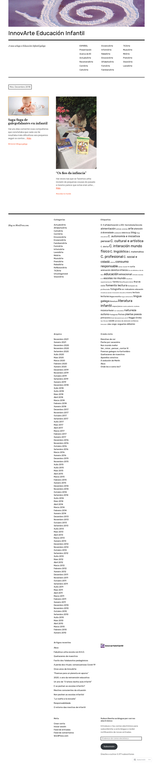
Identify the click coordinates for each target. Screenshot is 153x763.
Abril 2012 (58, 562)
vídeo (109, 324)
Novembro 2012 (61, 547)
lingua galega (22, 144)
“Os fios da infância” (71, 173)
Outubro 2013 (60, 522)
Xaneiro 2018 (60, 406)
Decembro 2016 (61, 440)
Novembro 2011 (61, 577)
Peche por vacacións (110, 342)
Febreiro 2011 (60, 599)
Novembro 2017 (61, 412)
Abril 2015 (58, 473)
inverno (129, 292)
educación (111, 274)
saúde (111, 321)
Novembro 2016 (61, 443)
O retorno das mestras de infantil (70, 707)
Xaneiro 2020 (60, 366)
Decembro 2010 (61, 605)
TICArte (126, 46)
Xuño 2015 (59, 467)
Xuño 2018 (59, 391)
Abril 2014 (58, 504)
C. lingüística (119, 251)
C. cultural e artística (126, 241)
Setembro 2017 (61, 418)
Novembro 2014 (61, 489)
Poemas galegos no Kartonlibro (115, 351)
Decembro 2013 (61, 516)
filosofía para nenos (126, 282)
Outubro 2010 (60, 611)
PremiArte (127, 58)
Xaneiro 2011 (60, 602)
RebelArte (105, 54)
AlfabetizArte (107, 62)
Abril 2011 (58, 593)
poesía (138, 314)
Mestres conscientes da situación (70, 690)
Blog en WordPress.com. (18, 225)
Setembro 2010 (61, 614)
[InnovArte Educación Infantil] (76, 13)
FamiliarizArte (107, 70)
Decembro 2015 (61, 458)
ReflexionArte (60, 267)
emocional (125, 274)
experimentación (106, 282)
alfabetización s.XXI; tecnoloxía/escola (123, 225)
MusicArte (127, 50)
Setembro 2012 (61, 553)
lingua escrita (115, 296)
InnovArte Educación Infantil (46, 33)
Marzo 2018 (59, 400)
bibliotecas (126, 233)
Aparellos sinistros (109, 357)
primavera (105, 318)
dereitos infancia (119, 270)
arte (130, 228)
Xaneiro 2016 (60, 455)
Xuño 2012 (59, 556)
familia (115, 282)
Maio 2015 (58, 470)
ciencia (112, 262)
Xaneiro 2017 (60, 437)
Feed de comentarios (64, 732)
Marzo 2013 (59, 538)
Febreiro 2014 (60, 510)
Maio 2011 (58, 590)
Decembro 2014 (61, 486)
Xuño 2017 (59, 421)
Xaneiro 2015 (60, 483)
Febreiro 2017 (60, 434)
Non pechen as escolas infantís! (69, 694)
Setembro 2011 (61, 584)
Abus (103, 363)
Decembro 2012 (61, 544)
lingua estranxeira (127, 296)
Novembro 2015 (61, 461)
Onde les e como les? (111, 366)
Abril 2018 (58, 397)
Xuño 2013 (59, 529)
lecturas (105, 296)
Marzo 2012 (59, 565)
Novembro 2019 (61, 373)
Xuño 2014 (59, 498)
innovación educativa (119, 292)
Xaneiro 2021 (60, 342)
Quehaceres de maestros (113, 354)
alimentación (108, 228)
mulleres (136, 306)
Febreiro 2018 (60, 403)
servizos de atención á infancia (126, 321)
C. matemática (136, 251)
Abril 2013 (58, 535)
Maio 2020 (59, 357)
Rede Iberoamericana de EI (119, 318)
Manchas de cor (108, 339)
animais (119, 229)
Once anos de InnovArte (65, 669)
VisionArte (127, 62)
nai (115, 310)
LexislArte (127, 66)
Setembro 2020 (61, 351)
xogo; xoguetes (119, 324)
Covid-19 (126, 267)
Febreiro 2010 (60, 629)
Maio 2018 (58, 394)
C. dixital (105, 246)
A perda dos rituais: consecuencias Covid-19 (74, 664)
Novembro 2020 (61, 348)
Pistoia (121, 314)
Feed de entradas (62, 729)
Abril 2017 (58, 428)
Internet (12, 144)
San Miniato (104, 321)
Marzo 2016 (59, 452)
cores (120, 267)
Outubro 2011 (60, 580)
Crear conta (59, 723)
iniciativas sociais (106, 292)
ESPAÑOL (83, 46)
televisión (104, 324)
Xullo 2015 (58, 464)
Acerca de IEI (85, 54)
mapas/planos (117, 306)
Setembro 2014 (61, 495)
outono (105, 314)
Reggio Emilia (135, 318)
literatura (113, 301)
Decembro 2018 (61, 385)
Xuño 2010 (59, 617)
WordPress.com (61, 736)
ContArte (83, 66)
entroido (135, 275)
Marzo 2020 (59, 360)
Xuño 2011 (58, 587)
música (104, 310)
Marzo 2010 (59, 626)
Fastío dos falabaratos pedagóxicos (71, 660)
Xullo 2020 (59, 354)
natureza (130, 310)
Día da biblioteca (133, 270)
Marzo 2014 (59, 507)
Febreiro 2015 (60, 480)
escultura (129, 278)
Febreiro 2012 (60, 568)
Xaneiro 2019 (60, 382)
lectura (136, 292)
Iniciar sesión (60, 726)
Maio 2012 (58, 559)
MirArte (126, 54)
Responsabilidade (62, 703)
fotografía (115, 289)
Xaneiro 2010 (60, 632)
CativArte (83, 70)
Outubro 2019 (60, 376)
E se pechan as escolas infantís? (69, 686)
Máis (29, 138)
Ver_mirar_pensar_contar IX (114, 348)
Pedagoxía (114, 314)
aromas (125, 229)
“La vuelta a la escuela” (65, 699)
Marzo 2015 (59, 476)
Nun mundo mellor (109, 345)
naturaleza (120, 310)
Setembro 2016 (61, 449)
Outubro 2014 (60, 492)
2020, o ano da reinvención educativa (71, 677)
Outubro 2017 (60, 415)
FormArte (105, 66)
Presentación (85, 50)
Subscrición (109, 746)
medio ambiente (128, 306)
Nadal (111, 310)
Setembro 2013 (61, 525)
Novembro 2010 (61, 608)
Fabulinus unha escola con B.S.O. (69, 652)
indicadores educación (134, 289)
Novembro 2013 (61, 519)
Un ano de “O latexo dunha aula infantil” (73, 682)
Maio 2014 (58, 501)
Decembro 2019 (61, 370)
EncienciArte (107, 46)
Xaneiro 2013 (60, 541)
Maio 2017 (58, 425)
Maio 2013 (58, 532)
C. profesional (112, 257)
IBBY (123, 289)
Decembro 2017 (61, 409)
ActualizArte (85, 58)
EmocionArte (107, 58)
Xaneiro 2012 (60, 571)
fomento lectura (116, 285)
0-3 (102, 225)
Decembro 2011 (61, 574)
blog (133, 232)
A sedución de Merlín (110, 360)
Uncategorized (61, 274)
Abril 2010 (58, 623)
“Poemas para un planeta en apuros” (71, 673)
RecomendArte (86, 62)
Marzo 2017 (59, 431)
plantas (129, 314)
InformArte (106, 50)
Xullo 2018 (59, 388)
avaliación (117, 233)
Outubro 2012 (60, 550)
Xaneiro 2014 (60, 513)
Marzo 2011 (59, 596)
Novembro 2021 (61, 339)
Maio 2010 (58, 620)
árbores (131, 324)
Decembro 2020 (61, 345)
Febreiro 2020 (60, 363)
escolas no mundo (64, 194)
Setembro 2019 (61, 379)
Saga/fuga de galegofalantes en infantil (27, 121)
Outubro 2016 (60, 446)
